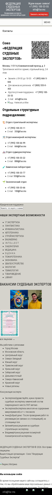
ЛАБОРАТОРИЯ (12, 246)
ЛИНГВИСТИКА (12, 225)
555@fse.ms (19, 176)
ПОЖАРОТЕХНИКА (13, 256)
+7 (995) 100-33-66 (16, 187)
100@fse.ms (20, 191)
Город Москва (11, 348)
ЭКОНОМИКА (11, 260)
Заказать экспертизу (39, 14)
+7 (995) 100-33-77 (16, 172)
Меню (47, 22)
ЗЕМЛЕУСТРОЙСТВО (14, 263)
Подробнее (43, 487)
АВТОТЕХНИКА (12, 232)
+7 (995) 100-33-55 (39, 6)
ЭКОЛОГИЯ (10, 267)
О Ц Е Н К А (10, 253)
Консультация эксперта (10, 392)
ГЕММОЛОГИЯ (11, 270)
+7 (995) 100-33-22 (16, 157)
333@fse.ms (20, 131)
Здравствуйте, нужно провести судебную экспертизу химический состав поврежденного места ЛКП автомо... (24, 401)
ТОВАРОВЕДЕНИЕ (13, 274)
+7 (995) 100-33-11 (16, 128)
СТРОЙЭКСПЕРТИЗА (14, 236)
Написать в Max (21, 102)
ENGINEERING (11, 239)
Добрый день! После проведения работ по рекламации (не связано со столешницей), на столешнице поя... (27, 419)
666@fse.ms (20, 146)
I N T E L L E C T (12, 243)
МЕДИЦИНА (10, 249)
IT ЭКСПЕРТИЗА (12, 222)
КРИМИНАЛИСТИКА (14, 229)
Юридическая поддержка (11, 204)
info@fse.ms (39, 9)
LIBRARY (8, 277)
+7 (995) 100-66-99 (16, 143)
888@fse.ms (20, 161)
